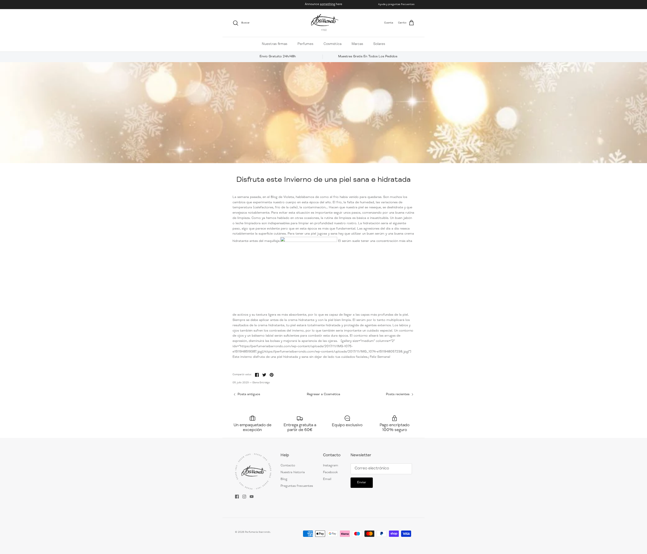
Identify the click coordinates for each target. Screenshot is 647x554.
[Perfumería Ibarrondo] (325, 23)
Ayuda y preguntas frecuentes (396, 4)
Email (327, 479)
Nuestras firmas (274, 44)
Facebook (330, 472)
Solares (379, 44)
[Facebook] (237, 496)
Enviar (361, 482)
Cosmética (332, 44)
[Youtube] (251, 496)
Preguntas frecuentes (297, 486)
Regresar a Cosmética (323, 394)
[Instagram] (244, 496)
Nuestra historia (293, 472)
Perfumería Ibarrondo (257, 532)
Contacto (288, 465)
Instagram (330, 465)
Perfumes (305, 44)
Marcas (357, 44)
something (327, 4)
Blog (284, 479)
